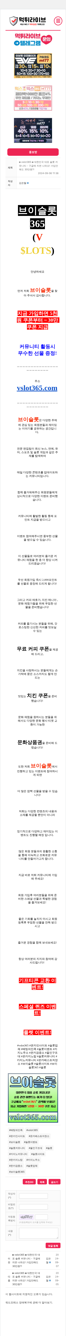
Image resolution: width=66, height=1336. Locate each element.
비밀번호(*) (11, 1206)
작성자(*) (11, 1195)
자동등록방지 (11, 1218)
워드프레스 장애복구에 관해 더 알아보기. (29, 1302)
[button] (22, 182)
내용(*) (10, 1232)
